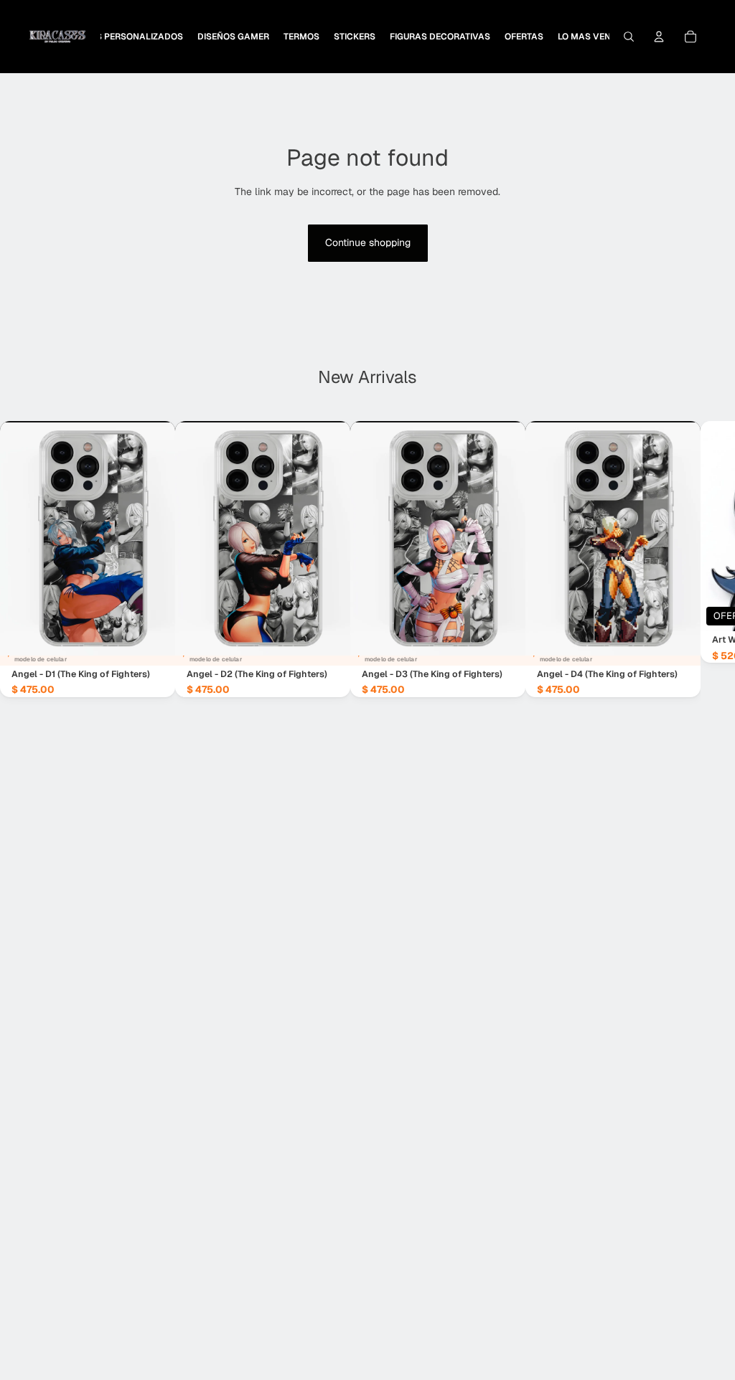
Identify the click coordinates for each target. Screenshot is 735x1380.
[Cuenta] (659, 36)
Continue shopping (368, 242)
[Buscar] (629, 36)
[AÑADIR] (153, 643)
